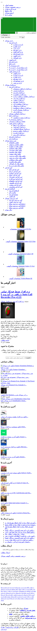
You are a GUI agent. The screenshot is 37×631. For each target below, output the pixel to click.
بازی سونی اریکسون (18, 594)
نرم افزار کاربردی (19, 135)
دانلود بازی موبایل (29, 598)
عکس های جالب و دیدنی (17, 156)
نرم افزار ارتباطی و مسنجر (22, 89)
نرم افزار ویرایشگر (19, 106)
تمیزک (26, 608)
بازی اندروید (20, 596)
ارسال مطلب (5, 552)
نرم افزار (10, 591)
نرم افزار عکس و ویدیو (21, 131)
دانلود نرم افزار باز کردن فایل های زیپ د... (19, 540)
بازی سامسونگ (22, 591)
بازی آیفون (12, 60)
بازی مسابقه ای (18, 81)
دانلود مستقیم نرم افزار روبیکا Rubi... (13, 427)
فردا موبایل (26, 594)
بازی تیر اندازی (18, 44)
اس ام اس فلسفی (15, 183)
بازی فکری (17, 46)
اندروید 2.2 (12, 587)
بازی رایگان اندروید (30, 589)
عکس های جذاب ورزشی (17, 158)
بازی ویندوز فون (14, 71)
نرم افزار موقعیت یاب (20, 104)
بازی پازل (16, 48)
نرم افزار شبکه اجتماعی (21, 129)
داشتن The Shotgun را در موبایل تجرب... (14, 395)
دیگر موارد (8, 210)
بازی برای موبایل (10, 593)
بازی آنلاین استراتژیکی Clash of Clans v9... (15, 483)
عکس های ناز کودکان (16, 164)
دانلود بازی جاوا (9, 594)
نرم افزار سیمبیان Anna (17, 121)
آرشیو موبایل (9, 13)
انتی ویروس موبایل (11, 198)
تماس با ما (8, 15)
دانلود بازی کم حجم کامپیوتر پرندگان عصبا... (20, 530)
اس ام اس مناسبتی (15, 187)
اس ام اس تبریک (14, 171)
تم (14, 593)
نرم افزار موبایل (10, 85)
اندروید (8, 598)
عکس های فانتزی (15, 162)
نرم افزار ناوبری (18, 133)
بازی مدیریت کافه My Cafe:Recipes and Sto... (16, 493)
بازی (16, 598)
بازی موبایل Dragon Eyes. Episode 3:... (14, 385)
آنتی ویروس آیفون (15, 202)
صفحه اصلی (9, 5)
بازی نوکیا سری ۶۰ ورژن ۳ (18, 67)
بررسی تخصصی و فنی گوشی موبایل (13, 556)
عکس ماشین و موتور (16, 144)
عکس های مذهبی (15, 154)
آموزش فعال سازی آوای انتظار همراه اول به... (20, 523)
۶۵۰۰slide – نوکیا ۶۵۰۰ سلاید (14, 534)
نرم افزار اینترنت (19, 92)
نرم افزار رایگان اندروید (28, 587)
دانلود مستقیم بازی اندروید (12, 589)
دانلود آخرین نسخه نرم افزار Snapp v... (14, 437)
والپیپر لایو (12, 192)
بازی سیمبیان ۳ (14, 66)
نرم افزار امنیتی (18, 91)
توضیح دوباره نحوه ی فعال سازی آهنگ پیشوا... (20, 525)
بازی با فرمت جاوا (5, 587)
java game (23, 593)
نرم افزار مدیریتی (19, 98)
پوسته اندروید (13, 194)
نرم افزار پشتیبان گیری (21, 110)
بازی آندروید (13, 43)
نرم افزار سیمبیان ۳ (16, 119)
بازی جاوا (12, 64)
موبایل (2, 600)
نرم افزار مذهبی (18, 100)
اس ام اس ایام (14, 169)
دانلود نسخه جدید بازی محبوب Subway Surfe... (16, 473)
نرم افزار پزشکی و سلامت (22, 108)
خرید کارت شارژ (10, 9)
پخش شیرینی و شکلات (27, 610)
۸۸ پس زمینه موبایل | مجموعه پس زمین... (15, 377)
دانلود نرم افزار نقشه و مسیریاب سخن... (14, 417)
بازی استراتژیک (18, 54)
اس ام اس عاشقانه (15, 181)
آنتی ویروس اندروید (15, 200)
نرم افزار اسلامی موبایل (17, 114)
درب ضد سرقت (30, 618)
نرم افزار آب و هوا (19, 125)
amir (10, 614)
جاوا (30, 594)
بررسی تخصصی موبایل (13, 7)
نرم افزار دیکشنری (19, 94)
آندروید (32, 594)
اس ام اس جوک (14, 175)
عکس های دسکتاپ (15, 160)
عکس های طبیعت (15, 152)
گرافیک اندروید (10, 189)
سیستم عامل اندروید (5, 596)
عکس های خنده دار (15, 150)
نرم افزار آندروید (14, 87)
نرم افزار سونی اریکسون (21, 117)
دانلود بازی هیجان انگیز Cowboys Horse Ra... (16, 513)
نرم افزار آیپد (13, 139)
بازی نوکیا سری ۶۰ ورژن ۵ (18, 69)
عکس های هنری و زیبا (16, 166)
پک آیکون (12, 196)
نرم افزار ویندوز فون (16, 123)
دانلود (32, 596)
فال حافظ (8, 11)
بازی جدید (3, 593)
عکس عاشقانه (14, 142)
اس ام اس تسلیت (15, 173)
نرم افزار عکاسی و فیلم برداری (24, 96)
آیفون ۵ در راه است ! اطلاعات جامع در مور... (20, 536)
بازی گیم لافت (18, 52)
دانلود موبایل (14, 596)
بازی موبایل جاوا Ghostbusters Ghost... (13, 401)
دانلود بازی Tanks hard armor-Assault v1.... (15, 503)
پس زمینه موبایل (10, 141)
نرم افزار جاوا (13, 116)
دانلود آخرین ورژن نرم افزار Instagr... (13, 457)
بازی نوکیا (3, 594)
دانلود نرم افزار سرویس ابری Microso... (14, 447)
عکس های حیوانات (15, 148)
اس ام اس (8, 167)
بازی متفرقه (17, 50)
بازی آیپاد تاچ (13, 62)
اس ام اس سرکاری (15, 179)
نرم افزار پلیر (17, 112)
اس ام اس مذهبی (15, 185)
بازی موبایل (9, 41)
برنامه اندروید (15, 591)
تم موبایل (3, 589)
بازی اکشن (17, 56)
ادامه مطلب (5, 340)
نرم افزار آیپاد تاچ (15, 137)
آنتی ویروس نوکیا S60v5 (17, 206)
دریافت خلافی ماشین (27, 616)
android (28, 591)
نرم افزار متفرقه (19, 102)
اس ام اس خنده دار (15, 177)
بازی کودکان (17, 58)
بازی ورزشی (17, 83)
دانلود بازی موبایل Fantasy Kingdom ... (13, 369)
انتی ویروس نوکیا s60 (16, 208)
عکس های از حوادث (16, 146)
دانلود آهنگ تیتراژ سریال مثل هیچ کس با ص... (20, 532)
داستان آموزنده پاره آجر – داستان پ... (17, 542)
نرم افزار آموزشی (19, 127)
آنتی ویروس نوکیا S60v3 (17, 204)
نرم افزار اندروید (27, 596)
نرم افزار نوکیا (4, 591)
